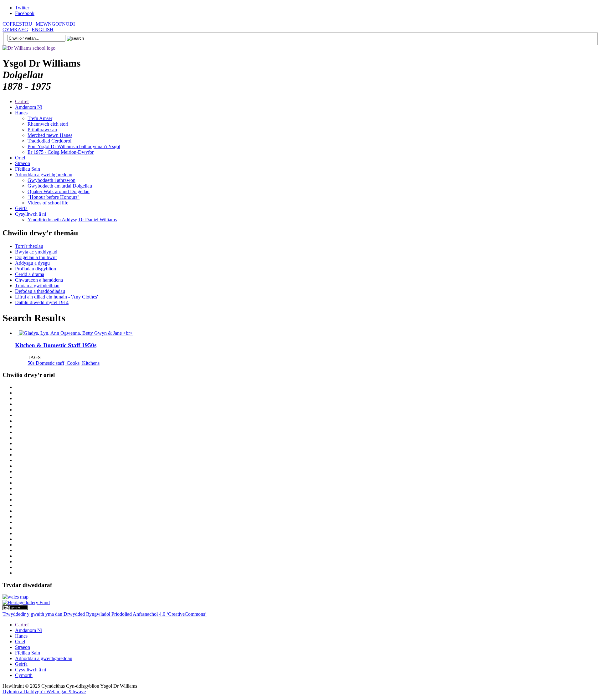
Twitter (22, 7)
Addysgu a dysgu (32, 263)
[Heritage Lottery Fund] (26, 602)
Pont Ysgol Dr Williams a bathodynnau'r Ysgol (74, 146)
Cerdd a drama (29, 274)
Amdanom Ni (28, 107)
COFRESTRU (17, 24)
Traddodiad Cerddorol (49, 140)
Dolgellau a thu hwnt (36, 257)
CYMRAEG (15, 29)
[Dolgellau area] (15, 596)
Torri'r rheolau (29, 246)
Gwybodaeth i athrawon (51, 180)
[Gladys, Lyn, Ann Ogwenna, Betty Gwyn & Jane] (75, 333)
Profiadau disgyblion (35, 268)
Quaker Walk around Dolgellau (59, 191)
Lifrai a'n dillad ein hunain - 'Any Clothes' (56, 296)
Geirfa (21, 208)
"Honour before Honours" (54, 197)
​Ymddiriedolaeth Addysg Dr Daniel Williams (72, 219)
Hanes (21, 112)
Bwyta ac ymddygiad (36, 251)
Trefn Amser (40, 118)
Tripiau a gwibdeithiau (37, 285)
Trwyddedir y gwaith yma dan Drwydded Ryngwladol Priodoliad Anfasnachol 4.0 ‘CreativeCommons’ (105, 614)
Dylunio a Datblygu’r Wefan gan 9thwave (44, 691)
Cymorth (24, 675)
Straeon (22, 163)
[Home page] (29, 48)
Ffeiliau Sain (27, 169)
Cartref (22, 101)
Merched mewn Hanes (50, 135)
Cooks (72, 363)
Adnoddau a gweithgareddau (43, 174)
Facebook (24, 13)
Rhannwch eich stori (48, 124)
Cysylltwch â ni (30, 214)
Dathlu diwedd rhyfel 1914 (42, 302)
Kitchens (90, 363)
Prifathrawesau (42, 129)
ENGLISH (43, 29)
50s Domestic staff (46, 363)
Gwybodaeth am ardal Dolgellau (60, 185)
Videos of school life (48, 202)
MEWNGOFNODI (55, 24)
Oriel (20, 157)
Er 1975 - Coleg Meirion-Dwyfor (61, 152)
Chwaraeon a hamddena (39, 280)
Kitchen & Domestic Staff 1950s (55, 345)
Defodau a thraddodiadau (40, 291)
